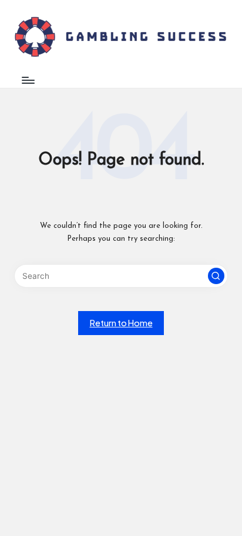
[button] (216, 276)
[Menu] (27, 80)
